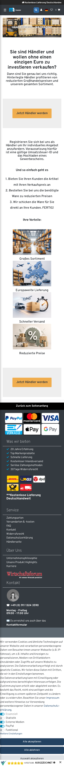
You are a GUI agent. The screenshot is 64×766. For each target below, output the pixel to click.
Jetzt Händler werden (32, 113)
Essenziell (12, 714)
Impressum (52, 698)
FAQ (8, 526)
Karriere (11, 566)
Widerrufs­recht (15, 534)
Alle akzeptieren (32, 741)
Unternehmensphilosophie (21, 558)
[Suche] (36, 9)
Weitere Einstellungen (11, 733)
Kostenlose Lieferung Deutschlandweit (41, 2)
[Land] (46, 10)
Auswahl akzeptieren (32, 758)
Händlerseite (14, 542)
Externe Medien (15, 722)
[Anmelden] (41, 10)
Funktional (12, 730)
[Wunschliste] (51, 10)
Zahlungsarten (14, 518)
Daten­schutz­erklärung (19, 538)
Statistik (11, 718)
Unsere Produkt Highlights (21, 562)
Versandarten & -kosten (20, 522)
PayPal (10, 726)
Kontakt (11, 530)
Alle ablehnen (32, 750)
